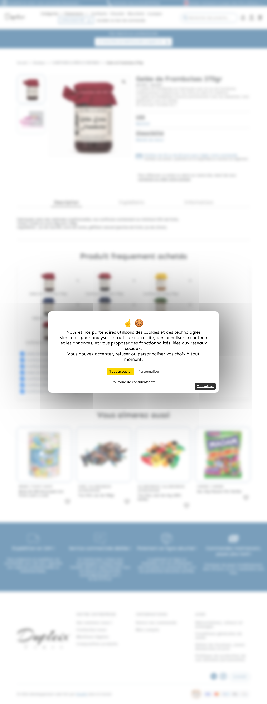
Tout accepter (120, 371)
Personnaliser (148, 371)
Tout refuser (205, 386)
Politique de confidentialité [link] (134, 382)
